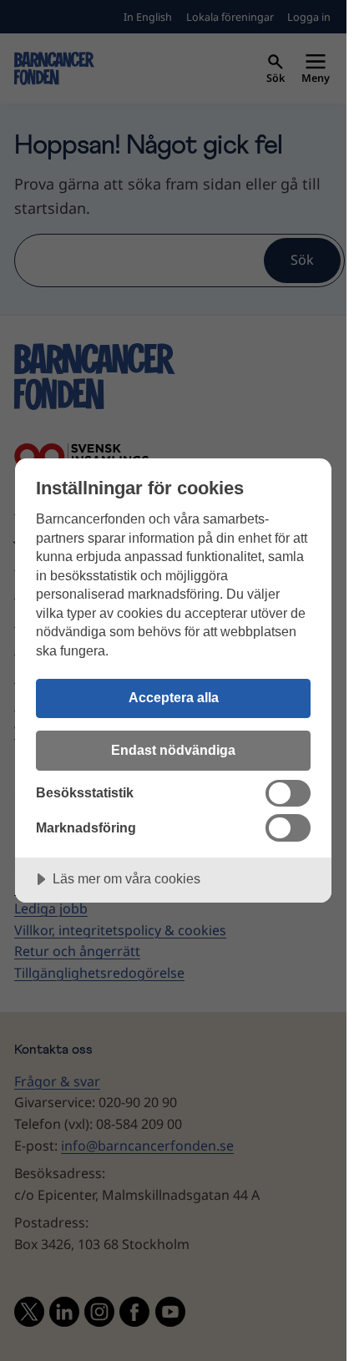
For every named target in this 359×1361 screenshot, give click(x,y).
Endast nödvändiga (173, 749)
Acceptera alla (174, 697)
